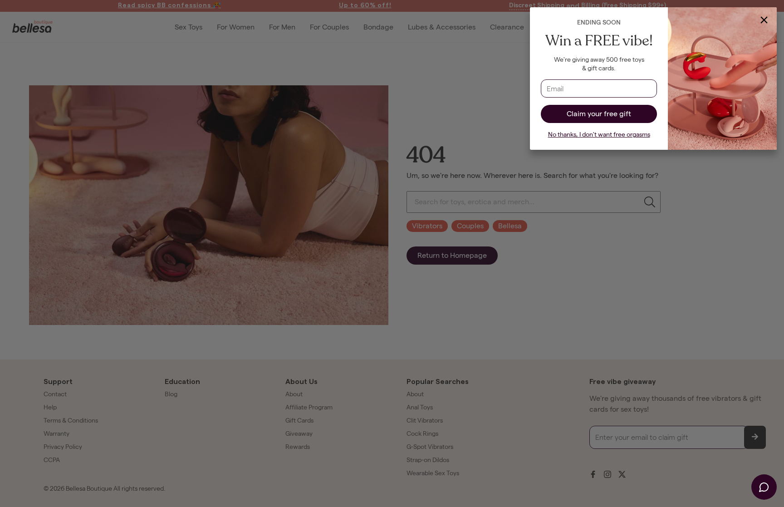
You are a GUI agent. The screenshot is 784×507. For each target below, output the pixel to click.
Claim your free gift (599, 114)
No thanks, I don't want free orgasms (599, 135)
